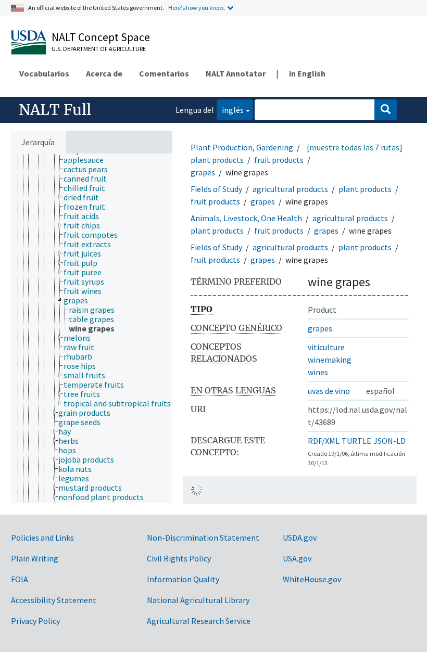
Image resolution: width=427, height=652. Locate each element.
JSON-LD (389, 441)
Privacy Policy (35, 621)
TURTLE (356, 441)
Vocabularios (44, 73)
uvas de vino (329, 391)
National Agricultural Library (198, 600)
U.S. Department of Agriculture (99, 49)
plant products (217, 160)
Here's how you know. (196, 7)
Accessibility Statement (53, 600)
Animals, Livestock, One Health (246, 218)
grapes (203, 172)
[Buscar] (385, 109)
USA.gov (297, 558)
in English (307, 73)
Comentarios (164, 73)
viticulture (326, 347)
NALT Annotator (236, 73)
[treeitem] (88, 159)
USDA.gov (300, 537)
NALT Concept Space (101, 37)
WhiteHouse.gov (312, 579)
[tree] (91, 328)
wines (318, 372)
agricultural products (290, 189)
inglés (230, 109)
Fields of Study (216, 189)
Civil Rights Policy (179, 558)
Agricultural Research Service (198, 621)
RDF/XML (324, 441)
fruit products (279, 160)
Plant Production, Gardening (242, 147)
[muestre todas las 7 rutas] (355, 147)
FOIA (19, 579)
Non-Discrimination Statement (203, 537)
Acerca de (104, 73)
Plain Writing (34, 558)
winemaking (329, 359)
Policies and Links (42, 537)
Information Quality (183, 579)
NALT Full (55, 109)
